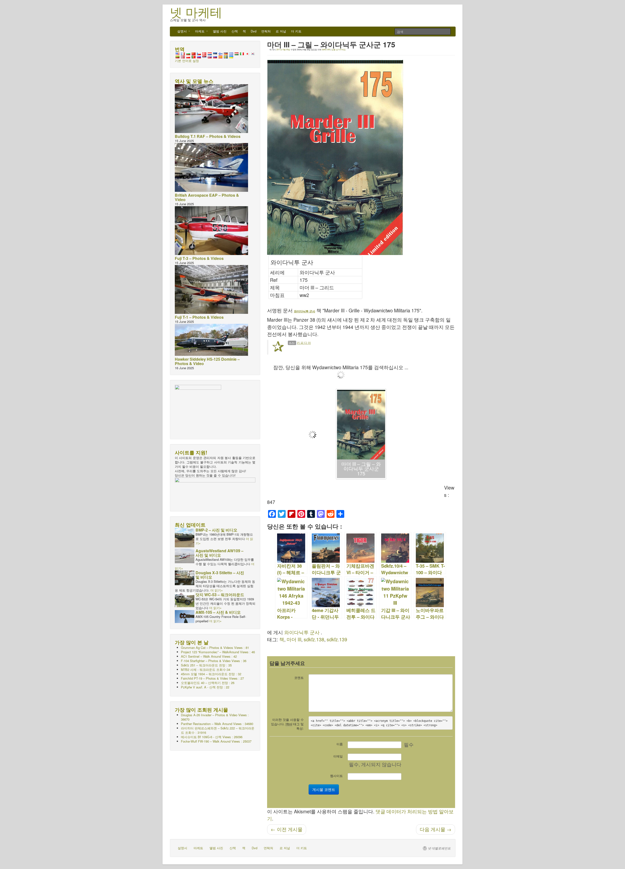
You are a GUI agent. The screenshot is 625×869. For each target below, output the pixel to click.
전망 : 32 (211, 674)
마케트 (200, 31)
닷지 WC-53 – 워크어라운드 (220, 594)
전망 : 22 (205, 687)
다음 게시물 (435, 829)
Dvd (253, 31)
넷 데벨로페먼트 (439, 848)
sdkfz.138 (314, 639)
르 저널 (281, 31)
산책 (234, 31)
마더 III (294, 639)
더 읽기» (216, 590)
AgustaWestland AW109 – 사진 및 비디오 (219, 553)
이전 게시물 (286, 829)
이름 (339, 744)
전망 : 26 (207, 682)
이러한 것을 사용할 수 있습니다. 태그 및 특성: (287, 724)
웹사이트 (336, 775)
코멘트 (299, 677)
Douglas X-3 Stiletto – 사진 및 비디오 (220, 575)
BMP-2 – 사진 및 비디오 (216, 530)
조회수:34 (205, 669)
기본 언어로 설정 (187, 60)
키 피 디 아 (304, 342)
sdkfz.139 (337, 639)
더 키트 (296, 31)
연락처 (266, 31)
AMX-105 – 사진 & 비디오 (218, 612)
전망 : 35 (206, 665)
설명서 (182, 31)
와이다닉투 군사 (302, 632)
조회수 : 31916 (217, 730)
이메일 (338, 756)
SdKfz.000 (326, 49)
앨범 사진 (220, 31)
